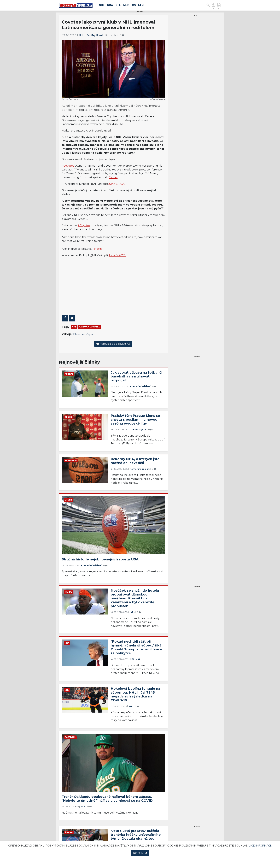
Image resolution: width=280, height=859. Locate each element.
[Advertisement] (113, 289)
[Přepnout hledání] (208, 5)
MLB (126, 5)
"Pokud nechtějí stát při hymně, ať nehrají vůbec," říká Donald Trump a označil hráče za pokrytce (136, 647)
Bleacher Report (84, 334)
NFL (118, 5)
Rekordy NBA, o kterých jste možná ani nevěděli (135, 461)
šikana (69, 832)
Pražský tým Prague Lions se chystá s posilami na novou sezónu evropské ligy (135, 419)
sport (68, 500)
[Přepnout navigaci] (213, 5)
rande (68, 592)
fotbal (69, 374)
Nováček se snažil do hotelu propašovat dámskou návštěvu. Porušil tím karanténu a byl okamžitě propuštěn (135, 598)
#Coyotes (68, 165)
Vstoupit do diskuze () (115, 343)
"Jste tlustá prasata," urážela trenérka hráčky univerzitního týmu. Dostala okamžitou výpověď (136, 836)
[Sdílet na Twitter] (72, 318)
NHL (102, 5)
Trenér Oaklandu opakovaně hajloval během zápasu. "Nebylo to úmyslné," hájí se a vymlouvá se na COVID (107, 799)
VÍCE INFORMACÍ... (260, 845)
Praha (68, 417)
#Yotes (113, 177)
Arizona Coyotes (89, 327)
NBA (110, 5)
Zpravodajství (138, 429)
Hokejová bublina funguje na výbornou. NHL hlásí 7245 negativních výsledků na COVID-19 (135, 694)
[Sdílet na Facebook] (65, 318)
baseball (70, 737)
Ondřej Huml (95, 35)
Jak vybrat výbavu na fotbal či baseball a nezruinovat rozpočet (136, 376)
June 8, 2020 (117, 183)
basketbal (71, 460)
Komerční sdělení (140, 386)
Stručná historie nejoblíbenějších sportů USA (100, 559)
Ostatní (138, 5)
